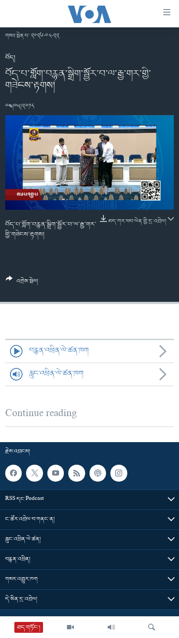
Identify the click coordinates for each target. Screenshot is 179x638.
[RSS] (76, 473)
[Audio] (111, 627)
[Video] (70, 627)
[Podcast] (98, 473)
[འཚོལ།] (152, 627)
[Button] (22, 283)
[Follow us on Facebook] (13, 473)
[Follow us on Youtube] (55, 473)
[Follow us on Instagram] (118, 473)
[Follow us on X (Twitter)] (34, 473)
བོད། (10, 58)
